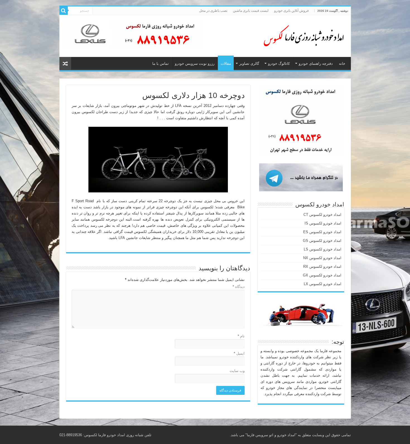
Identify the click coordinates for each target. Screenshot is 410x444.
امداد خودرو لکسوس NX (322, 258)
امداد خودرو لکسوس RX (322, 266)
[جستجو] (63, 10)
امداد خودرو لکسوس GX (322, 275)
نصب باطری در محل (213, 11)
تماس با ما (160, 63)
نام (241, 336)
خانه (342, 63)
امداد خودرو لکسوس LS (322, 249)
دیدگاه (239, 287)
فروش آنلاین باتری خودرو (291, 11)
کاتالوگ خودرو (279, 63)
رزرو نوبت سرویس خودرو (194, 63)
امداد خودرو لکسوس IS (323, 223)
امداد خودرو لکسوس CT (322, 215)
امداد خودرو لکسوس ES (322, 232)
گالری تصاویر (249, 63)
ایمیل (239, 353)
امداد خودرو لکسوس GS (322, 240)
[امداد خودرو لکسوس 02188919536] (302, 35)
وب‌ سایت (237, 371)
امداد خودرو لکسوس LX (322, 284)
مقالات (226, 63)
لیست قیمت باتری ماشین (251, 11)
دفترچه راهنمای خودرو (316, 63)
